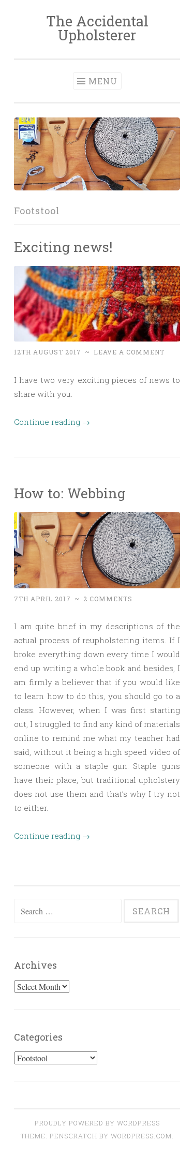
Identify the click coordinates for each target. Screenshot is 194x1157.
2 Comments (107, 599)
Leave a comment (129, 352)
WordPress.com (141, 1136)
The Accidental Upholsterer (97, 28)
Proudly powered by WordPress (97, 1123)
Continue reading (52, 422)
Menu (102, 81)
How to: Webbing (69, 493)
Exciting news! (63, 247)
